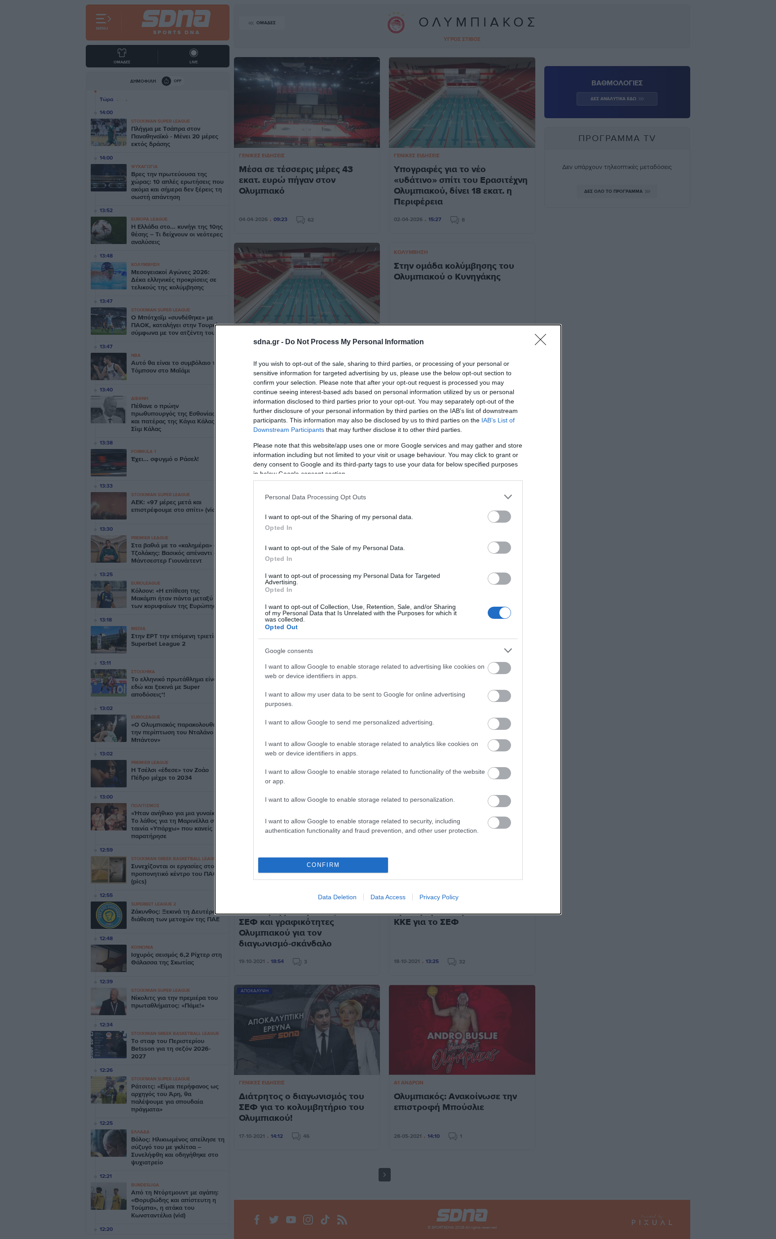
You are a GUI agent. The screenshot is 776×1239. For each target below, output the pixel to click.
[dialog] (388, 619)
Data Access (388, 897)
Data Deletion (337, 897)
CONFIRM (323, 865)
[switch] (499, 517)
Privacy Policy (439, 897)
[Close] (543, 342)
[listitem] (388, 497)
